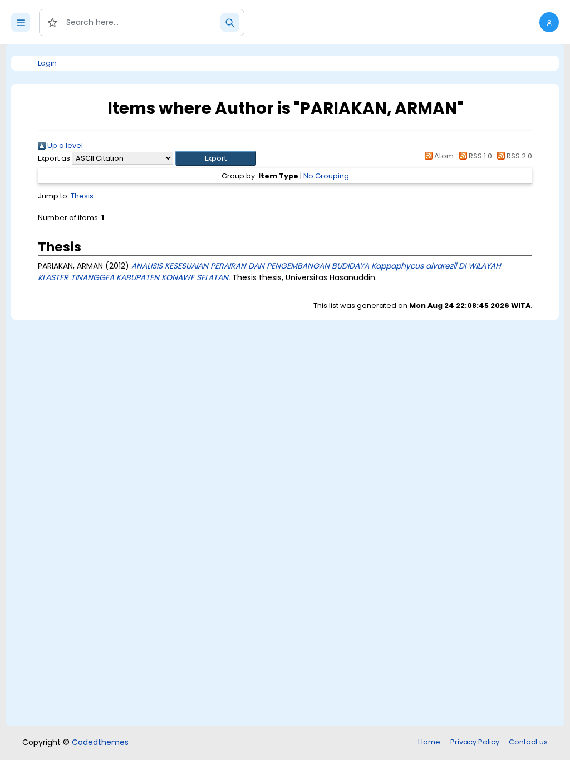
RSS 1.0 (479, 156)
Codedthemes (100, 742)
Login (47, 63)
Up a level (64, 145)
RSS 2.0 (518, 156)
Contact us (528, 742)
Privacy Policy (474, 742)
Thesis (82, 196)
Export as (54, 158)
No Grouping (326, 176)
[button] (549, 22)
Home (429, 742)
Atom (443, 156)
